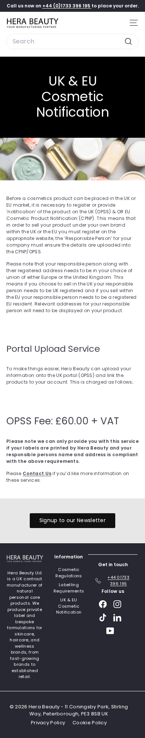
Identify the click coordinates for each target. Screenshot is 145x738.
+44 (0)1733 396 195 (66, 6)
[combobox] (72, 41)
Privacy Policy (48, 722)
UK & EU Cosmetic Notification (69, 606)
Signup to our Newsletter (72, 520)
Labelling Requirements (69, 588)
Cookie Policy (89, 722)
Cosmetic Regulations (68, 573)
